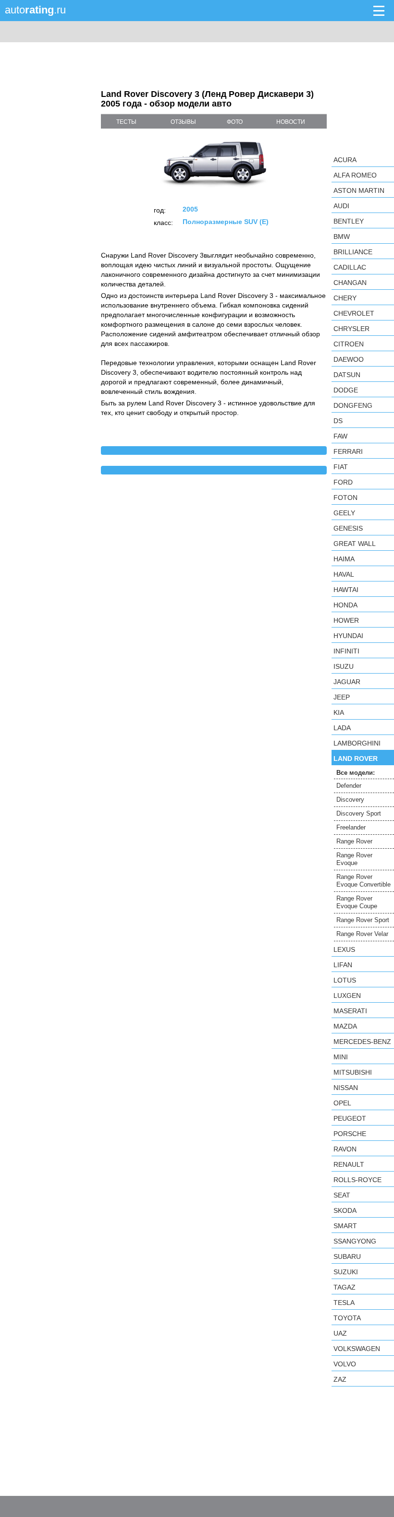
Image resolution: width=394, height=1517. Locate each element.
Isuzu (343, 666)
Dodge (345, 390)
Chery (345, 298)
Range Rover (354, 841)
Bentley (348, 221)
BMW (341, 236)
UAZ (340, 1333)
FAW (340, 436)
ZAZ (339, 1379)
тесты (126, 122)
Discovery (350, 799)
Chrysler (351, 328)
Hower (346, 620)
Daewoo (348, 359)
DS (338, 421)
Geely (344, 513)
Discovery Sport (358, 813)
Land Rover (355, 758)
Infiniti (346, 651)
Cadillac (349, 267)
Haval (343, 574)
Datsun (346, 375)
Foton (345, 497)
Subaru (347, 1256)
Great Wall (354, 543)
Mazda (345, 1026)
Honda (345, 605)
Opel (342, 1103)
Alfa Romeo (355, 175)
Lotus (344, 980)
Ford (343, 482)
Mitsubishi (352, 1072)
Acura (345, 160)
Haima (344, 559)
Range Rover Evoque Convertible (363, 880)
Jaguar (346, 682)
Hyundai (348, 636)
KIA (338, 712)
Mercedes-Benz (362, 1041)
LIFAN (342, 965)
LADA (342, 728)
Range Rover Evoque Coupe (356, 902)
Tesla (344, 1302)
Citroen (348, 344)
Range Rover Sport (362, 920)
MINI (340, 1057)
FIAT (340, 467)
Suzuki (345, 1272)
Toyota (347, 1318)
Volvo (344, 1364)
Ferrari (348, 451)
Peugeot (349, 1118)
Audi (341, 206)
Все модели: (355, 772)
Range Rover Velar (362, 933)
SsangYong (354, 1241)
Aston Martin (358, 190)
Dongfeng (352, 405)
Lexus (344, 949)
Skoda (345, 1210)
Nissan (345, 1087)
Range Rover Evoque (354, 859)
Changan (350, 282)
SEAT (341, 1195)
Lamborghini (357, 743)
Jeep (341, 697)
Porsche (349, 1134)
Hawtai (345, 589)
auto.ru (35, 10)
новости (290, 122)
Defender (348, 785)
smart (345, 1226)
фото (235, 122)
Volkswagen (356, 1348)
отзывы (183, 122)
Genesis (348, 528)
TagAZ (344, 1287)
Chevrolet (353, 313)
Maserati (350, 1011)
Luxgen (347, 995)
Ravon (345, 1149)
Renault (348, 1164)
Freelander (351, 827)
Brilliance (352, 252)
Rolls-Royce (357, 1180)
